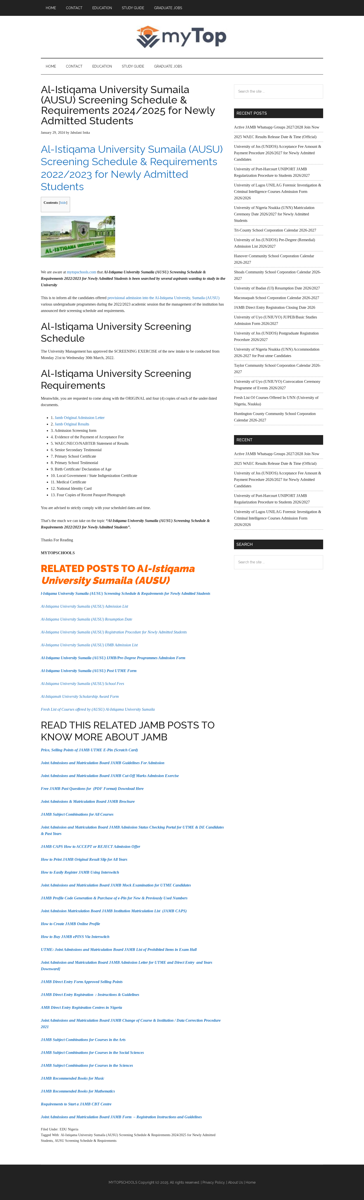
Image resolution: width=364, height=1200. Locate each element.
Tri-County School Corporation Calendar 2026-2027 (275, 230)
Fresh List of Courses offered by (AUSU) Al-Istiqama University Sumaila (98, 709)
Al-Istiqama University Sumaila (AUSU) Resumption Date (86, 619)
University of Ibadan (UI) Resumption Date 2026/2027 (277, 288)
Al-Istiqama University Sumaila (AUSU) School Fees (82, 683)
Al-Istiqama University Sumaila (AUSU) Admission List (84, 606)
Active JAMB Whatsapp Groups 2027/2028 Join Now (276, 127)
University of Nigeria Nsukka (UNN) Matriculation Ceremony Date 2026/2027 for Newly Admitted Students (274, 214)
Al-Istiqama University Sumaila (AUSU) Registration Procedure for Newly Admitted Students (114, 632)
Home (251, 1182)
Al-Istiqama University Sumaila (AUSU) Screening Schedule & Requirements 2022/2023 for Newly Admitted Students (132, 168)
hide (63, 203)
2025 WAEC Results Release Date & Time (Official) (275, 137)
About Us (235, 1182)
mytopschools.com (81, 272)
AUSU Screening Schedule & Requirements (85, 1141)
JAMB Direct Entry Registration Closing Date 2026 (274, 307)
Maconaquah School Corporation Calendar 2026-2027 (276, 298)
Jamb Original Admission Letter (79, 418)
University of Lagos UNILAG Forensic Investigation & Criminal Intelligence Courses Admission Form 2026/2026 (277, 191)
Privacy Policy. (214, 1182)
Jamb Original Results (72, 424)
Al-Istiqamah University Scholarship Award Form (80, 696)
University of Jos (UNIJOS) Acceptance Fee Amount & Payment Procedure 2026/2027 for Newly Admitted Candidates (277, 152)
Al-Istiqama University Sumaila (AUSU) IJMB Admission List (89, 645)
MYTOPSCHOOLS (182, 37)
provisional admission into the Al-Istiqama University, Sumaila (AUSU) (163, 298)
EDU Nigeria (69, 1129)
